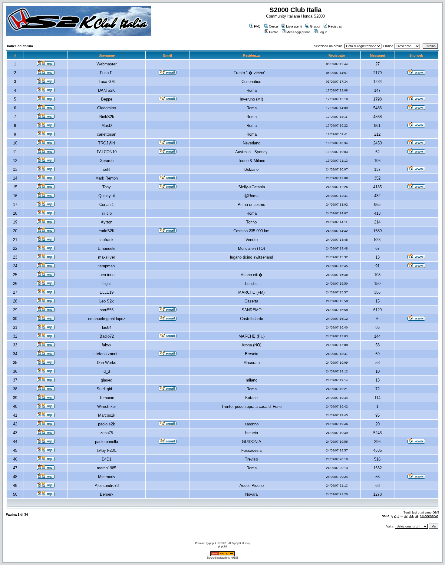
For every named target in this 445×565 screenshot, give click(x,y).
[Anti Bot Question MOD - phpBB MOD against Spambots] (222, 555)
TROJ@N (106, 143)
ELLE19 (107, 292)
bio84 (106, 327)
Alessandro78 (107, 485)
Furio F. (106, 73)
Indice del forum (20, 46)
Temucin (106, 397)
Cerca (273, 26)
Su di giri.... (107, 389)
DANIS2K (106, 90)
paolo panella (106, 441)
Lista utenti (294, 26)
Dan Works (106, 362)
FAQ (257, 26)
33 (411, 516)
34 (416, 516)
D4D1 (106, 459)
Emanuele (106, 248)
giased (106, 380)
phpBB (213, 543)
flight (106, 283)
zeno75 (106, 433)
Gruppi (315, 26)
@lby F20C (107, 450)
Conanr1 (106, 204)
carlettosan (106, 134)
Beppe (106, 99)
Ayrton (106, 222)
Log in (322, 32)
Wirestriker (106, 406)
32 (405, 516)
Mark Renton (106, 178)
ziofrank (107, 239)
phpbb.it (222, 546)
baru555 (107, 310)
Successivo (429, 516)
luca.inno (106, 275)
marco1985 (106, 468)
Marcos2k (106, 415)
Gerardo (107, 160)
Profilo (273, 32)
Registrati (335, 26)
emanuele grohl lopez (106, 318)
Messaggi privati (298, 32)
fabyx (106, 345)
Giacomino (106, 108)
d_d (107, 371)
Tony (106, 187)
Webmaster (107, 64)
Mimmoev (106, 476)
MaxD (106, 125)
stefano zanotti (107, 354)
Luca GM (107, 81)
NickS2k (106, 116)
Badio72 (107, 336)
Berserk (107, 494)
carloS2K (107, 231)
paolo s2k (106, 424)
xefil (106, 169)
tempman (106, 266)
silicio (107, 213)
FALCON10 (107, 152)
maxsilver (106, 257)
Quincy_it (106, 195)
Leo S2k (106, 301)
